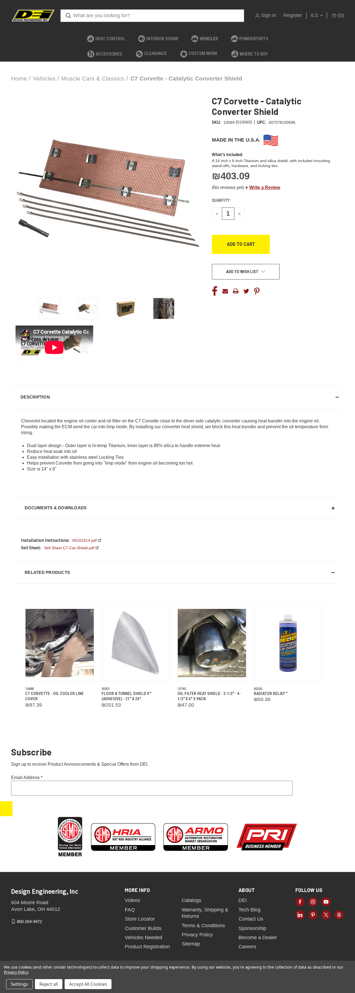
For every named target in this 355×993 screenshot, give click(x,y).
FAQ (130, 910)
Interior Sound (162, 38)
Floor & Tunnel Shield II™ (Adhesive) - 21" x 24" (126, 696)
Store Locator (140, 919)
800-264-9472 (29, 921)
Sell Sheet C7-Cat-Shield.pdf (69, 548)
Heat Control (110, 38)
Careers (247, 946)
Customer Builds (143, 928)
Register (292, 15)
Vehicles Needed (143, 937)
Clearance (155, 53)
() (340, 15)
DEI (243, 900)
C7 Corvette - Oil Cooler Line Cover (54, 696)
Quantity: (221, 200)
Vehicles (209, 38)
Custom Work (203, 53)
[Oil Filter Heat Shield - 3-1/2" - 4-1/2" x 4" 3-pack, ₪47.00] (212, 643)
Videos (132, 900)
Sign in (268, 15)
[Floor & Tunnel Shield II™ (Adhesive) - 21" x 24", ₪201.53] (136, 643)
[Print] (236, 291)
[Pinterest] (257, 291)
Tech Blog (249, 910)
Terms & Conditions (203, 925)
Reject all (48, 984)
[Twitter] (246, 291)
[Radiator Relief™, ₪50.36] (288, 643)
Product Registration (147, 946)
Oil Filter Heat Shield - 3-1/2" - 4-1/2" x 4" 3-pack (209, 696)
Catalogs (191, 900)
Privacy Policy (197, 934)
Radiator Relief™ (271, 693)
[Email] (225, 291)
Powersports (253, 38)
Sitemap (191, 944)
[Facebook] (214, 291)
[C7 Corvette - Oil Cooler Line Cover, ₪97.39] (60, 643)
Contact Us (251, 919)
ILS (315, 15)
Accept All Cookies (88, 984)
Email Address (26, 777)
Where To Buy (254, 54)
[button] (262, 187)
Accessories (109, 54)
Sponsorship (252, 928)
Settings (19, 984)
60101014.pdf (84, 540)
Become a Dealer (258, 937)
